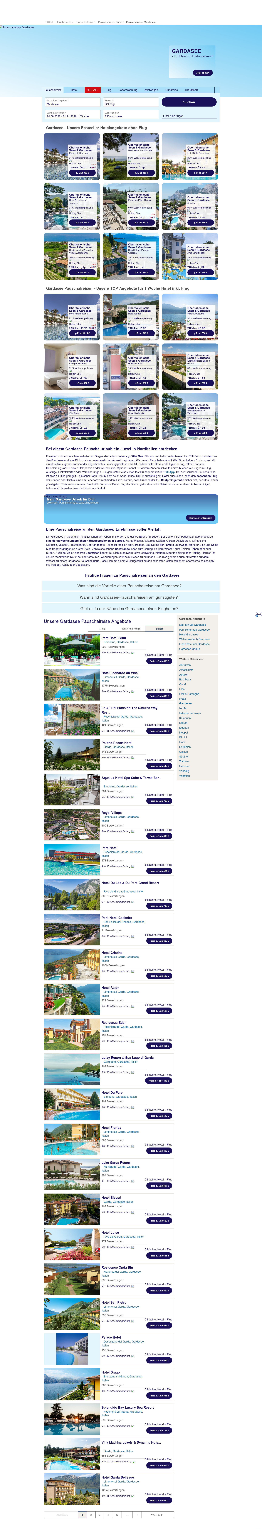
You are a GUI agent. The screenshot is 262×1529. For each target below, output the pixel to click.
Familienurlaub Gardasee (194, 629)
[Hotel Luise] (72, 1244)
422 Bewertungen (112, 1000)
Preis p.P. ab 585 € (159, 1395)
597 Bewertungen (112, 1420)
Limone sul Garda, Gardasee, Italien (120, 679)
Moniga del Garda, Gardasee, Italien (121, 1168)
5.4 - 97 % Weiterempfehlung (116, 1006)
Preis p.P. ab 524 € (159, 871)
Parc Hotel (110, 847)
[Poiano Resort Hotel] (72, 754)
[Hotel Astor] (72, 999)
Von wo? (109, 100)
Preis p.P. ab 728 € (159, 1430)
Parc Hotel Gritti (114, 637)
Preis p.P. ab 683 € (159, 940)
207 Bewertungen (112, 1175)
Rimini (183, 737)
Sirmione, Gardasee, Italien (120, 1096)
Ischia (182, 708)
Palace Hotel (112, 1337)
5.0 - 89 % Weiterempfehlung (116, 971)
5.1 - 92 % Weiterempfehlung (116, 1285)
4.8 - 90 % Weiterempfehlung (116, 1146)
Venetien (184, 776)
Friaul (182, 699)
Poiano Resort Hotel (117, 742)
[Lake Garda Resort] (72, 1174)
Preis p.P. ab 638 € (159, 836)
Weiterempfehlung (131, 628)
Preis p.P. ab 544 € (159, 1360)
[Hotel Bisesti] (72, 1209)
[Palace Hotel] (72, 1349)
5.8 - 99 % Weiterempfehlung (116, 1107)
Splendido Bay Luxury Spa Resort (128, 1407)
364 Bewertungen (112, 791)
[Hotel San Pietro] (72, 1314)
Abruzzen (185, 665)
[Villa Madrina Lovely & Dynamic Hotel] (72, 1454)
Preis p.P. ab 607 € (159, 1010)
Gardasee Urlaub (189, 649)
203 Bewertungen (112, 1066)
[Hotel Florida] (72, 1139)
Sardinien (185, 747)
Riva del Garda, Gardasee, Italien (124, 891)
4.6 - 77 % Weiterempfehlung (116, 1390)
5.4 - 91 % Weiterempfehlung (116, 730)
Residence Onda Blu (118, 1267)
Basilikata (185, 679)
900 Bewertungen (112, 825)
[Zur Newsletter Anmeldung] (258, 616)
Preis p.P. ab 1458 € (158, 1080)
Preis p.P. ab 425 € (159, 1045)
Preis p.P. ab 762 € (159, 800)
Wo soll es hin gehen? (58, 100)
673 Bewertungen (112, 860)
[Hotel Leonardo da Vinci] (72, 685)
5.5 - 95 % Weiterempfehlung (116, 796)
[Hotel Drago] (72, 1384)
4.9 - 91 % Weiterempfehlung (116, 1495)
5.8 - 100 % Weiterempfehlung (117, 1461)
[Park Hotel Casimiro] (72, 929)
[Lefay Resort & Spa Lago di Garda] (72, 1069)
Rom (182, 742)
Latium (183, 723)
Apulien (183, 674)
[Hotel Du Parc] (72, 1104)
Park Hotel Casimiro (117, 917)
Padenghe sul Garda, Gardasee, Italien (122, 1413)
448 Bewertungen (112, 751)
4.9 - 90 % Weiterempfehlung (116, 652)
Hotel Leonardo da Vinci (120, 672)
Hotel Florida (112, 1127)
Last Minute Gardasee (192, 624)
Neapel (183, 732)
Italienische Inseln (190, 713)
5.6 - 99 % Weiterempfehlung (116, 1211)
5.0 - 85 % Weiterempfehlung (116, 831)
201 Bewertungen (112, 1101)
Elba (182, 689)
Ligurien (184, 727)
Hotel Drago (111, 1372)
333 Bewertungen (112, 1280)
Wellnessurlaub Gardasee (194, 639)
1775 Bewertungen (113, 685)
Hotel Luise (111, 1232)
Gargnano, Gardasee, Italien (121, 1061)
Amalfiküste (186, 670)
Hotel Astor (111, 987)
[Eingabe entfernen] (93, 103)
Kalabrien (185, 718)
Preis (102, 628)
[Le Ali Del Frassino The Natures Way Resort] (72, 719)
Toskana (184, 761)
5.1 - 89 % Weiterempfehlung (116, 1320)
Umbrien (184, 766)
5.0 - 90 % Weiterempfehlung (116, 936)
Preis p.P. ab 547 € (159, 766)
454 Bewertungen (112, 1035)
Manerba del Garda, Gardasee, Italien (121, 1273)
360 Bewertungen (112, 1385)
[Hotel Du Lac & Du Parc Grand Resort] (72, 894)
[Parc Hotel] (72, 859)
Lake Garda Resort (116, 1162)
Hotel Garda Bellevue (118, 1477)
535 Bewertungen (112, 1315)
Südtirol (183, 756)
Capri (182, 684)
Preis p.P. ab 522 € (159, 975)
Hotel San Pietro (114, 1302)
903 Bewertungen (112, 1206)
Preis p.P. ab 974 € (159, 1465)
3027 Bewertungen (113, 896)
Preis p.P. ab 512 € (159, 1290)
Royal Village (112, 812)
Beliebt (159, 628)
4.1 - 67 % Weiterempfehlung (116, 1180)
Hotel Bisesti (112, 1197)
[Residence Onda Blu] (72, 1279)
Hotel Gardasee (188, 634)
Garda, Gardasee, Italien (119, 747)
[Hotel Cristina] (72, 964)
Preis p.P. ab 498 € (159, 1150)
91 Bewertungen (112, 930)
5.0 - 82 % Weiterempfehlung (116, 1355)
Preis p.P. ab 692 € (159, 731)
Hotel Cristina (112, 952)
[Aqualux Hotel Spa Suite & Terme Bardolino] (72, 789)
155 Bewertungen (112, 1350)
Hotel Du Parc (113, 1092)
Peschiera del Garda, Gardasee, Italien (122, 718)
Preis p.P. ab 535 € (159, 1325)
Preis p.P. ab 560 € (159, 1500)
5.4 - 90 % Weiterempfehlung (116, 1425)
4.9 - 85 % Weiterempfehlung (116, 866)
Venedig (184, 771)
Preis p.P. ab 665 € (159, 1255)
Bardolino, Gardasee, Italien (121, 642)
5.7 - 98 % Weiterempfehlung (116, 901)
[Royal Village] (72, 824)
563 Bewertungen (112, 1140)
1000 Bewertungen (113, 965)
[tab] (53, 90)
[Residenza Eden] (72, 1034)
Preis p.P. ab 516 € (159, 1115)
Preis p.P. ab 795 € (159, 906)
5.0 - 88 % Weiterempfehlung (116, 691)
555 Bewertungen (112, 1455)
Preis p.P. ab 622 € (159, 1220)
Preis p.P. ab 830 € (159, 696)
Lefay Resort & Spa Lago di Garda (128, 1057)
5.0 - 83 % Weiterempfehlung (116, 757)
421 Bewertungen (112, 725)
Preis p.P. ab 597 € (159, 1185)
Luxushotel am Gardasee (194, 644)
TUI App (169, 472)
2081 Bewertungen (113, 647)
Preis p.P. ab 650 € (159, 661)
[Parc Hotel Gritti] (72, 650)
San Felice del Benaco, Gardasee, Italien (123, 924)
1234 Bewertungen (113, 1490)
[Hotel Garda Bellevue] (72, 1489)
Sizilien (183, 751)
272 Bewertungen (112, 1241)
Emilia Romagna (189, 694)
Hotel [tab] (74, 90)
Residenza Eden (114, 1022)
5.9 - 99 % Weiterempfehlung (116, 1246)
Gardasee (185, 703)
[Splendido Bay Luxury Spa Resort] (72, 1419)
